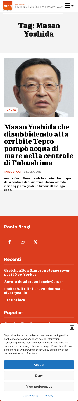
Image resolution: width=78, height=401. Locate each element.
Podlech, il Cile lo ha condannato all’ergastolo (33, 291)
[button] (72, 328)
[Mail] (22, 242)
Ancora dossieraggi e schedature (33, 281)
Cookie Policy (30, 395)
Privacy (49, 395)
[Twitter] (35, 242)
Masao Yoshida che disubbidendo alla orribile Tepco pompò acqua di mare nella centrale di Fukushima (38, 144)
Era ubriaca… (16, 300)
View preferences (39, 386)
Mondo (11, 110)
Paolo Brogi (12, 172)
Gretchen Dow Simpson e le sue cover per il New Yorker (37, 272)
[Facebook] (9, 242)
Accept (39, 365)
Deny (39, 375)
